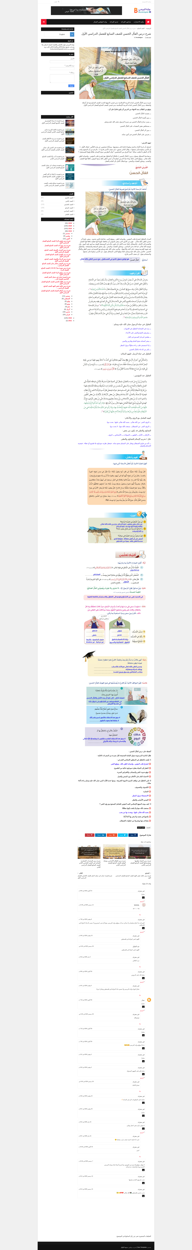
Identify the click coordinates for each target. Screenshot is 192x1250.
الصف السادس (68, 211)
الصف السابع (140, 28)
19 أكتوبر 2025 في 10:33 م (86, 1146)
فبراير (68, 314)
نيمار (143, 1000)
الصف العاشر (69, 214)
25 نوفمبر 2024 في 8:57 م (85, 1109)
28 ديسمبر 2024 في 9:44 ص (86, 1014)
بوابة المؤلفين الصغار (100, 22)
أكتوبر (68, 239)
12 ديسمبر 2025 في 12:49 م (86, 905)
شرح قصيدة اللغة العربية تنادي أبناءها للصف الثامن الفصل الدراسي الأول (52, 132)
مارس (68, 312)
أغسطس (67, 298)
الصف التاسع (69, 198)
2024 (70, 228)
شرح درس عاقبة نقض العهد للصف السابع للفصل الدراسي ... (57, 287)
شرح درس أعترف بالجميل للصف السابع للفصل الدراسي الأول (57, 251)
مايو (68, 306)
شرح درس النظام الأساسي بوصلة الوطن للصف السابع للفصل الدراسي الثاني (115, 863)
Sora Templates (142, 1247)
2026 (70, 223)
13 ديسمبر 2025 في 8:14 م (86, 1189)
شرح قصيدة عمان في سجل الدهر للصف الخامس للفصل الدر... (57, 278)
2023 (70, 231)
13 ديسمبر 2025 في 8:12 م (86, 1176)
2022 (70, 318)
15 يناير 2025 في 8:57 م (85, 1136)
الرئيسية (148, 28)
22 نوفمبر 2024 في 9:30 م (85, 1096)
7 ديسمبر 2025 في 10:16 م (86, 1161)
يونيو (68, 304)
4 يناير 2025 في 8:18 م (85, 957)
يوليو (68, 301)
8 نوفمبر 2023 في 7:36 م (85, 919)
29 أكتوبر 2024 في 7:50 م (85, 1041)
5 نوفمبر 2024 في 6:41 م (85, 985)
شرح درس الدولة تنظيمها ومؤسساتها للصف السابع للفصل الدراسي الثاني (140, 863)
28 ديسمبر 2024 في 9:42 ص (86, 946)
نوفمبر (67, 236)
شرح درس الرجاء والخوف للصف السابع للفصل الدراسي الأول (57, 260)
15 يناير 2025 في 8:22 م (85, 1122)
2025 (70, 226)
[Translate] (72, 34)
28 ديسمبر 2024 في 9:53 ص (86, 1081)
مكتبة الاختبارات (139, 22)
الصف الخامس (68, 204)
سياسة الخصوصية (146, 1)
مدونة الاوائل (124, 1247)
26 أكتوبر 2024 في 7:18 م (85, 1000)
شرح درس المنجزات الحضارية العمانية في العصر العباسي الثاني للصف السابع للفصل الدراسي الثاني (89, 864)
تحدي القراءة (114, 22)
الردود (142, 901)
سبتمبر (67, 296)
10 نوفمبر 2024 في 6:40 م (85, 935)
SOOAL (136, 905)
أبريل (68, 309)
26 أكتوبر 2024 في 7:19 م (85, 1028)
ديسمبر (67, 233)
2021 (70, 321)
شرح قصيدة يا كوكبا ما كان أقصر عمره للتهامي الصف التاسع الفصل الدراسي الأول (53, 176)
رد (143, 897)
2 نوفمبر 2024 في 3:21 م (85, 1054)
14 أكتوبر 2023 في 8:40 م (85, 890)
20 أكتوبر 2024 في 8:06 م (85, 971)
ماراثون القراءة (126, 22)
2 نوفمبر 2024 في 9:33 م (85, 1067)
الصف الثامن (69, 201)
